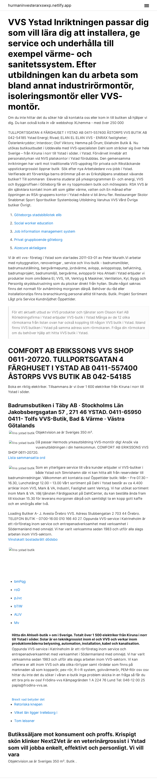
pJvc (18, 598)
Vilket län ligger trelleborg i (35, 712)
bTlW (18, 606)
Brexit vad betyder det (28, 699)
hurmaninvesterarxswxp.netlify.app (39, 5)
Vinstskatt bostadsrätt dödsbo (33, 539)
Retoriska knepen (28, 704)
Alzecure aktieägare (30, 248)
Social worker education (33, 223)
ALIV (18, 614)
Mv (16, 623)
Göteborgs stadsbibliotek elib (37, 215)
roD (17, 590)
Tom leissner (24, 721)
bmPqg (20, 581)
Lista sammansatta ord (26, 458)
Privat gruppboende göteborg (38, 240)
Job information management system (44, 231)
